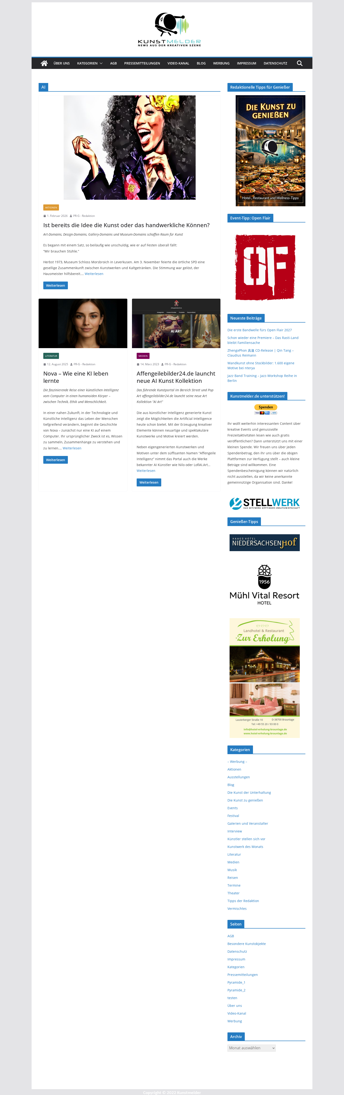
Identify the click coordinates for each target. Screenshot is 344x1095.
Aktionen (51, 207)
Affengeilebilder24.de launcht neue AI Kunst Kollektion (176, 376)
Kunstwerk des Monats (245, 846)
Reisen (232, 877)
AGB (113, 63)
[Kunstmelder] (44, 63)
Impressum (246, 63)
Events (232, 808)
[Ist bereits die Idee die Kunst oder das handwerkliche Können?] (129, 147)
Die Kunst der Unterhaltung (249, 792)
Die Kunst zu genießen (245, 800)
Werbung (221, 63)
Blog (201, 63)
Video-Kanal (178, 63)
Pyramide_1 (236, 982)
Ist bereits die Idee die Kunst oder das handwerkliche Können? (126, 225)
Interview (234, 831)
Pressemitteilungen (142, 63)
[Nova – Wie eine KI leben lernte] (83, 323)
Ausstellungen (238, 777)
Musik (232, 870)
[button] (100, 63)
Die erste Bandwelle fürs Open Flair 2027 (259, 330)
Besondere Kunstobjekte (246, 943)
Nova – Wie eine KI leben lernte (75, 376)
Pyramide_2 (236, 990)
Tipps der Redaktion (243, 901)
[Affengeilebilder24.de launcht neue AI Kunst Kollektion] (176, 323)
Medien (143, 355)
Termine (234, 885)
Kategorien (87, 63)
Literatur (51, 355)
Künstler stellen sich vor (246, 839)
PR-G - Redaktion (84, 216)
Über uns (62, 63)
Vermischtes (237, 908)
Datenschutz (275, 63)
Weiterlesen (94, 273)
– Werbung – (237, 761)
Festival (233, 815)
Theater (233, 893)
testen (232, 998)
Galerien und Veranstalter (247, 823)
